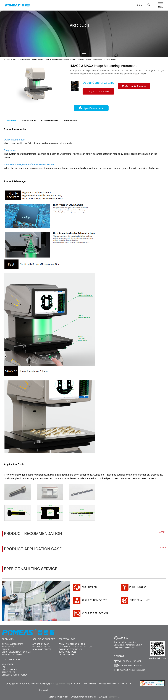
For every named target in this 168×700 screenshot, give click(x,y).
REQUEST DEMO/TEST (94, 600)
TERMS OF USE (8, 672)
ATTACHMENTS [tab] (70, 120)
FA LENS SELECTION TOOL (70, 649)
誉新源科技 (114, 696)
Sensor (5, 649)
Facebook (111, 683)
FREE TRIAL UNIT (139, 600)
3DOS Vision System (12, 654)
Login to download (98, 91)
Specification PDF (93, 108)
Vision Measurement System (32, 59)
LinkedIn (120, 683)
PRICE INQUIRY (138, 587)
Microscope (8, 646)
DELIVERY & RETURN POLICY (14, 675)
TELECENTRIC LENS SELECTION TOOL (76, 646)
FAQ (4, 667)
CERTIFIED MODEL (67, 654)
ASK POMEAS (89, 587)
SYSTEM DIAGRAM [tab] (49, 120)
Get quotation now (135, 86)
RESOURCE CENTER (41, 646)
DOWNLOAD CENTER (41, 649)
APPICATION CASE (40, 644)
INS (127, 683)
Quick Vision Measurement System (61, 59)
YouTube (102, 683)
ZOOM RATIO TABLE (67, 652)
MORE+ (162, 532)
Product (14, 59)
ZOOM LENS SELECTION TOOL (72, 644)
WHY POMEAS (8, 664)
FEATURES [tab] (11, 120)
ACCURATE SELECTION (95, 613)
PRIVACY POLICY (9, 669)
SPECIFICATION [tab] (29, 120)
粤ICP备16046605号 (60, 683)
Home (6, 59)
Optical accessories (12, 644)
